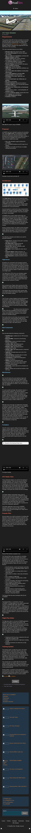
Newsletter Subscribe (8, 701)
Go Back (15, 681)
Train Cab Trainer (8, 686)
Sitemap (27, 820)
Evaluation (5, 696)
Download (5, 699)
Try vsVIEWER (6, 804)
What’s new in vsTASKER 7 (9, 694)
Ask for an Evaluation (8, 802)
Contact (3, 820)
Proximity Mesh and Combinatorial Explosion (14, 684)
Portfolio (9, 820)
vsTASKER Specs (7, 798)
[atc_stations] (12, 676)
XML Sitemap (16, 823)
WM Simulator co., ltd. (17, 44)
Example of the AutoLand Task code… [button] (14, 443)
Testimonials (6, 698)
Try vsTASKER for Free (8, 800)
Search (4, 810)
